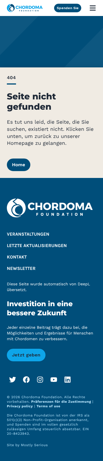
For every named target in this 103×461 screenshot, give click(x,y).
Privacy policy (20, 406)
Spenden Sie (68, 8)
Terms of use (48, 406)
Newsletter (21, 268)
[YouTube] (54, 379)
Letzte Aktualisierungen (37, 245)
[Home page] (25, 8)
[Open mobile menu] (93, 8)
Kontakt (17, 257)
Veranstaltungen (28, 234)
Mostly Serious (34, 445)
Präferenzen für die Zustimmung (61, 402)
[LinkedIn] (67, 379)
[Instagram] (40, 379)
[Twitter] (12, 379)
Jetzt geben (26, 355)
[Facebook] (26, 379)
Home (18, 164)
